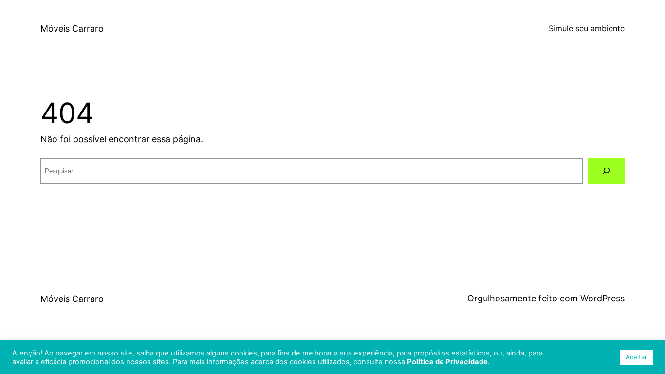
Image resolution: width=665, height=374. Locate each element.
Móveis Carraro (72, 28)
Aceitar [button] (636, 357)
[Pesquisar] (606, 171)
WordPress (602, 298)
